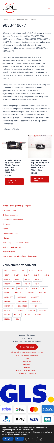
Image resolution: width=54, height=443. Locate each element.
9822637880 (22, 306)
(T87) (31, 271)
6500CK (17, 279)
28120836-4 (18, 293)
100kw (40, 271)
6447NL (46, 275)
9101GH (27, 284)
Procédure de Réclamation (27, 370)
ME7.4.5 (27, 315)
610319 (6, 293)
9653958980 (22, 301)
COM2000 (35, 306)
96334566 (30, 293)
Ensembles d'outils (10, 233)
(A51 (5, 271)
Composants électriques (13, 220)
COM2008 (42, 310)
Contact (27, 358)
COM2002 (7, 310)
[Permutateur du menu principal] (48, 7)
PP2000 (7, 319)
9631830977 (43, 293)
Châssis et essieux (10, 215)
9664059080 (8, 306)
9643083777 (35, 297)
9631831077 (8, 297)
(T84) (22, 271)
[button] (27, 347)
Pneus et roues (9, 252)
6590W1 (7, 284)
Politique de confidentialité (27, 355)
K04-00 (7, 315)
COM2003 (19, 310)
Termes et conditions (27, 373)
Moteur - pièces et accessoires (16, 242)
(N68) (14, 271)
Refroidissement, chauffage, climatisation (20, 256)
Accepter (8, 439)
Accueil (5, 20)
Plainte (27, 367)
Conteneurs (8, 224)
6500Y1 (27, 279)
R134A (16, 319)
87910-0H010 (9, 288)
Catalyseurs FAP (9, 210)
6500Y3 (38, 279)
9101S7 (37, 284)
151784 (34, 288)
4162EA (16, 275)
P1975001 (38, 315)
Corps (5, 229)
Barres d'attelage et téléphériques (17, 206)
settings (24, 434)
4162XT (36, 275)
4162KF (26, 275)
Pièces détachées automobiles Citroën (27, 352)
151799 (44, 288)
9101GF (17, 284)
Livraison (27, 361)
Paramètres (32, 439)
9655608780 (36, 301)
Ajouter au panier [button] (12, 181)
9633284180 (21, 297)
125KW (6, 275)
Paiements (27, 364)
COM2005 (31, 310)
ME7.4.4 (17, 315)
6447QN (7, 279)
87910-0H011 (22, 288)
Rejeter (19, 439)
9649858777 (8, 301)
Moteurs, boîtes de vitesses (14, 247)
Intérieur (6, 238)
